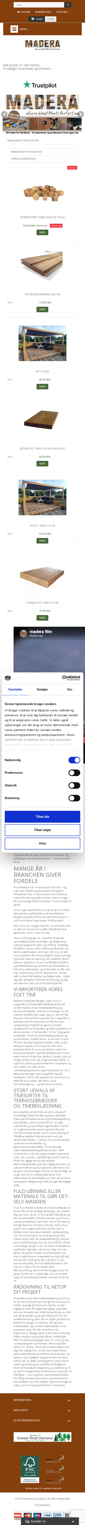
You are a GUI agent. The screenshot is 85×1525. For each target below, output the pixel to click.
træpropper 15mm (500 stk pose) (42, 217)
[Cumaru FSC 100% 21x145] (42, 574)
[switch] (74, 772)
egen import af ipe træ (27, 1056)
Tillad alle (42, 816)
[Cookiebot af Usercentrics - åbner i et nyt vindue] (62, 678)
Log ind (24, 12)
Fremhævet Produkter (26, 152)
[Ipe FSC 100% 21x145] (42, 497)
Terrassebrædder (23, 159)
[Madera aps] (42, 44)
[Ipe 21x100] (42, 343)
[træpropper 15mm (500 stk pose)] (42, 189)
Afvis (42, 843)
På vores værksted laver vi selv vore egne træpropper (41, 918)
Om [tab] (69, 689)
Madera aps (43, 12)
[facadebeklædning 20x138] (42, 266)
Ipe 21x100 (42, 371)
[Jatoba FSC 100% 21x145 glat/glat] (42, 420)
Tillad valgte (42, 830)
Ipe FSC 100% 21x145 (42, 525)
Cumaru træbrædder (46, 1326)
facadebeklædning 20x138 (42, 294)
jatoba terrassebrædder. (29, 1147)
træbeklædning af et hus (54, 1298)
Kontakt (62, 12)
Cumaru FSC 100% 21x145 (42, 602)
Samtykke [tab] (15, 689)
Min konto (21, 1410)
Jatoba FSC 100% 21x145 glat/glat (42, 448)
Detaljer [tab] (42, 689)
